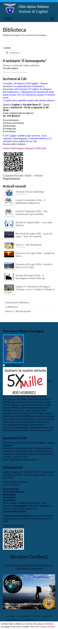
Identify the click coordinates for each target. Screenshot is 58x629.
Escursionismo (11, 120)
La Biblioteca (11, 307)
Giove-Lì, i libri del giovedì (28, 245)
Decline (51, 626)
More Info (34, 626)
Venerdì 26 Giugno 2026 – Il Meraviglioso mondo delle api (30, 277)
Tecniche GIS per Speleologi (29, 192)
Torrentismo (9, 131)
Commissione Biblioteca (17, 302)
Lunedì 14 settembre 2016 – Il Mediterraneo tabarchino (30, 201)
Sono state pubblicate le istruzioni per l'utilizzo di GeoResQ (29, 567)
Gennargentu (20, 138)
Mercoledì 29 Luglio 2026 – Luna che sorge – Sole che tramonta (34, 235)
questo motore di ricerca (18, 516)
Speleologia (9, 126)
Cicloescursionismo (13, 123)
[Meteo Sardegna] (12, 365)
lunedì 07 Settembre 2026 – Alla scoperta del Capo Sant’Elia (31, 212)
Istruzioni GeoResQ (29, 556)
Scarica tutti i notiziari (14, 144)
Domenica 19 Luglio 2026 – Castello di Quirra (34, 254)
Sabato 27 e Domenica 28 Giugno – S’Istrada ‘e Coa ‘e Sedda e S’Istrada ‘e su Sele (29, 289)
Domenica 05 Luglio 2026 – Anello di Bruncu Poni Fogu (33, 265)
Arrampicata (9, 128)
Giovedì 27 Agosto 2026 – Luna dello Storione (33, 224)
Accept (43, 626)
